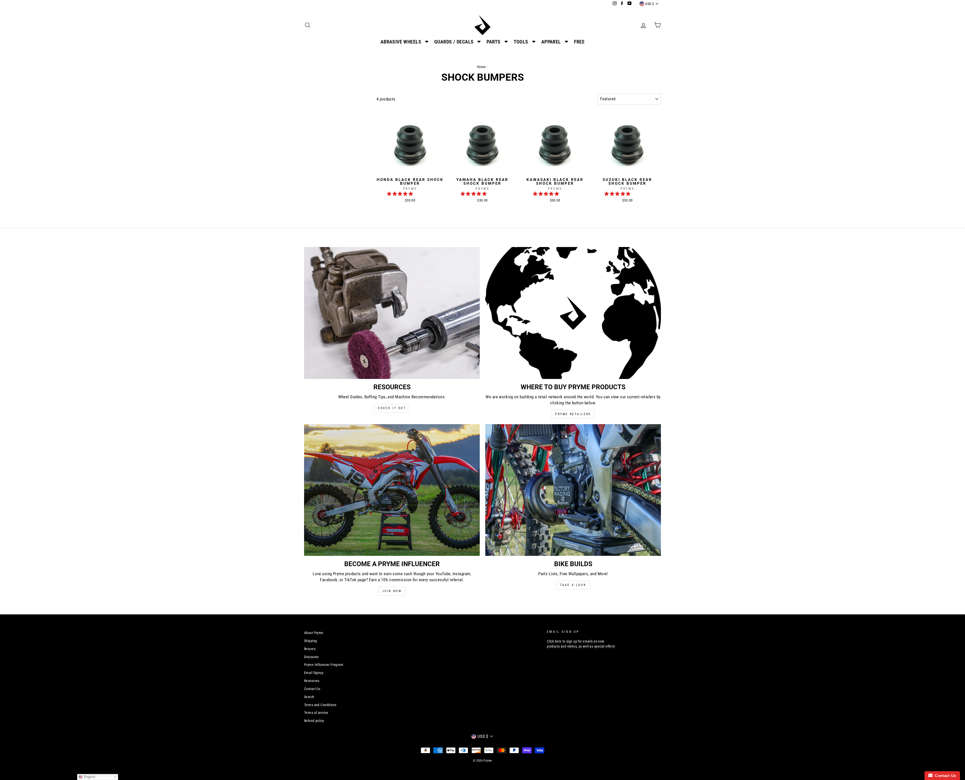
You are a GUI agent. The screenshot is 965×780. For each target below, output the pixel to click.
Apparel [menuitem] (551, 42)
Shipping (310, 641)
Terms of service (316, 713)
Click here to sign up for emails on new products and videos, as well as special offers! (581, 644)
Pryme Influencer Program (323, 665)
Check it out (392, 408)
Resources (311, 681)
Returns (309, 649)
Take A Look (573, 585)
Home (481, 67)
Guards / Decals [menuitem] (453, 42)
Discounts (311, 657)
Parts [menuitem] (493, 42)
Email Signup (313, 673)
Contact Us (312, 689)
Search (309, 697)
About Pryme (313, 633)
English (89, 777)
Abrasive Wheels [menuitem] (400, 42)
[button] (400, 193)
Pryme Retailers (573, 414)
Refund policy (314, 721)
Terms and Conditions (320, 705)
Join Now (392, 591)
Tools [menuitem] (521, 42)
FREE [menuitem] (579, 42)
